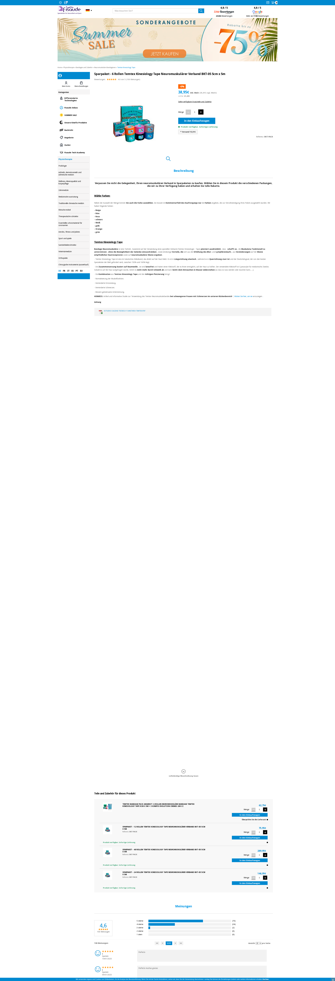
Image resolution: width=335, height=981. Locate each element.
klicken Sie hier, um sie (243, 296)
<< (157, 943)
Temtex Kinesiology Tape (126, 67)
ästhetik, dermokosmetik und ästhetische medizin (73, 173)
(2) (233, 928)
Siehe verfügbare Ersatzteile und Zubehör (195, 102)
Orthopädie (73, 258)
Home (60, 67)
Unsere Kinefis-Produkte (73, 122)
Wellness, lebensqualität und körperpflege (73, 182)
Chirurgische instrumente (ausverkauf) (73, 264)
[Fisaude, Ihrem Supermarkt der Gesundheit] (70, 10)
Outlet (73, 145)
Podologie (73, 166)
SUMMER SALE (73, 115)
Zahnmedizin (73, 190)
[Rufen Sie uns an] (268, 2)
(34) (234, 924)
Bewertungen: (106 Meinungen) (117, 79)
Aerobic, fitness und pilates (73, 232)
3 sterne (140, 928)
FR (64, 271)
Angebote (73, 137)
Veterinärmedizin (73, 251)
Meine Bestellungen (81, 86)
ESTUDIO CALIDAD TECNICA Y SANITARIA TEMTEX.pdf (124, 311)
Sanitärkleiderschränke (73, 245)
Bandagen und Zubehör (84, 67)
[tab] (66, 84)
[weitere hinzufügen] (200, 112)
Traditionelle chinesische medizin (73, 203)
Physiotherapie (68, 67)
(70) (234, 921)
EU (81, 271)
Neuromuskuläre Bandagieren (105, 67)
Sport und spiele (73, 238)
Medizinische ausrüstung (73, 197)
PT (77, 271)
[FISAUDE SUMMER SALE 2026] (167, 39)
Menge (181, 112)
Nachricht (73, 130)
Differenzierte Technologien (73, 99)
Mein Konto (66, 86)
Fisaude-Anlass (73, 107)
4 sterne (140, 924)
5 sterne (140, 921)
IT (68, 271)
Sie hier (266, 979)
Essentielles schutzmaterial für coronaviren (73, 224)
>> (181, 943)
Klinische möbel (73, 210)
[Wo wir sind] (61, 2)
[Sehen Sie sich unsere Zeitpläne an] (66, 2)
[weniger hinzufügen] (188, 112)
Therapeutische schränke (73, 216)
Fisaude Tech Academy (73, 152)
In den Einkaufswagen (196, 120)
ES (72, 271)
